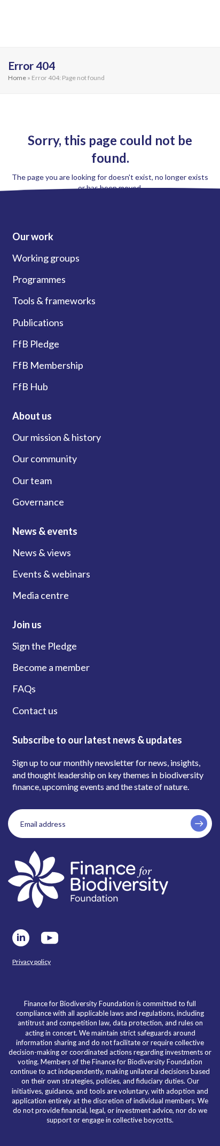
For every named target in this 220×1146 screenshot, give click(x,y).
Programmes (39, 279)
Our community (44, 458)
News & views (41, 552)
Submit (199, 823)
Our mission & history (56, 437)
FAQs (24, 688)
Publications (38, 322)
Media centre (40, 595)
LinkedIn (20, 937)
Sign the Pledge (44, 646)
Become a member (51, 667)
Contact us (35, 710)
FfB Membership (47, 365)
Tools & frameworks (54, 300)
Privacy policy (31, 962)
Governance (38, 502)
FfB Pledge (35, 344)
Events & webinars (51, 574)
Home (17, 78)
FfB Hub (30, 386)
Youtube (49, 937)
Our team (32, 480)
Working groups (46, 258)
